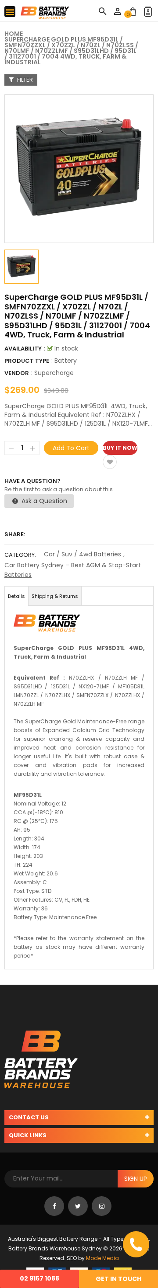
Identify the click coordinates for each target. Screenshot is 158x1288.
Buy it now (120, 447)
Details (16, 596)
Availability (23, 348)
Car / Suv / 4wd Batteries (82, 554)
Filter (24, 80)
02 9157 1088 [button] (39, 1278)
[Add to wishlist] (110, 462)
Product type (26, 361)
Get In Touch (118, 1278)
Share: (14, 534)
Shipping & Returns (55, 596)
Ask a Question (43, 500)
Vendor (16, 373)
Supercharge (54, 372)
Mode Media (102, 1258)
